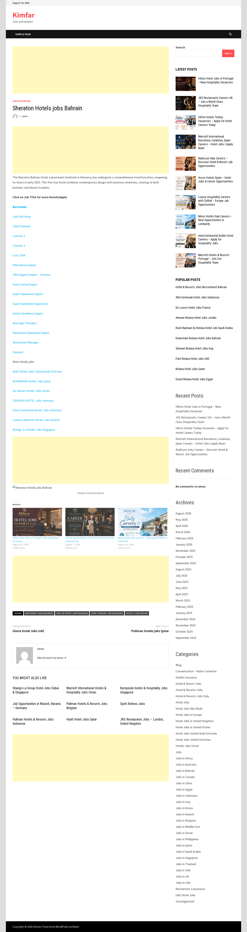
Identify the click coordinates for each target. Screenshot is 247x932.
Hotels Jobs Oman (187, 746)
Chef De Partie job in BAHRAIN (72, 613)
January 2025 (184, 613)
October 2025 (184, 557)
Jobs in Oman (184, 833)
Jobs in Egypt (184, 789)
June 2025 (182, 582)
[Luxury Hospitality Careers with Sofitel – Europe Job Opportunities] (186, 197)
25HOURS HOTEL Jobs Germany (33, 400)
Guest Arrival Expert (25, 284)
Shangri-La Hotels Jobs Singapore (34, 430)
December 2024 (185, 619)
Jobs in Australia (186, 764)
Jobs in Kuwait (185, 814)
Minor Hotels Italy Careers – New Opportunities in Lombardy (215, 220)
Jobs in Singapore (187, 858)
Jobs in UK (182, 876)
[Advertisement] (91, 69)
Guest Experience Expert (28, 294)
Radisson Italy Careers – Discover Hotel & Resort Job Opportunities (215, 162)
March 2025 (183, 600)
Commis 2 (19, 245)
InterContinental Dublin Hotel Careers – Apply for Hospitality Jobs (215, 239)
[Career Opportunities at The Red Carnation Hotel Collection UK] (90, 522)
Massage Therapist (25, 323)
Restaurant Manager (26, 342)
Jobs (179, 752)
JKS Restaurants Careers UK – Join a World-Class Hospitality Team (215, 101)
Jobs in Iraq (183, 802)
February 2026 (184, 538)
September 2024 (186, 638)
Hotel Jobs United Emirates (193, 740)
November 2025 (185, 551)
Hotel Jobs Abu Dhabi (189, 708)
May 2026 (182, 519)
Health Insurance (186, 677)
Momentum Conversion (190, 889)
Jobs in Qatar (184, 845)
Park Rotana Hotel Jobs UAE (192, 358)
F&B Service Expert (24, 265)
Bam (76, 926)
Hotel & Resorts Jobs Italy (192, 696)
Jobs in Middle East (188, 827)
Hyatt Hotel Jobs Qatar (81, 719)
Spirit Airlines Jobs (132, 704)
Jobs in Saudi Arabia (188, 851)
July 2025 (181, 575)
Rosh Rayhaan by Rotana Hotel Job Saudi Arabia (204, 328)
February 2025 (184, 607)
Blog (178, 665)
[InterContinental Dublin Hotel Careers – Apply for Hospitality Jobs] (186, 236)
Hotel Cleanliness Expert (28, 313)
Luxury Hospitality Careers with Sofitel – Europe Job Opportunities (214, 200)
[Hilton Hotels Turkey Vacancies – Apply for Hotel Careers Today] (186, 118)
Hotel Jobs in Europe (189, 715)
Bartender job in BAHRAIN (39, 613)
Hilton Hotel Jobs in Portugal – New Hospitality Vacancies (215, 80)
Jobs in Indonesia (186, 796)
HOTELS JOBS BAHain (137, 613)
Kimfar (24, 15)
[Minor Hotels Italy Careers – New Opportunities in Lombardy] (142, 522)
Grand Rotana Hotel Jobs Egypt (194, 379)
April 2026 (182, 526)
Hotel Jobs (182, 702)
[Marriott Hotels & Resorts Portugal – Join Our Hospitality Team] (186, 255)
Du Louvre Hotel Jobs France (193, 307)
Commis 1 (19, 236)
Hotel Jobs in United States (193, 727)
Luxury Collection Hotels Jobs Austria (36, 420)
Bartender (20, 207)
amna (24, 116)
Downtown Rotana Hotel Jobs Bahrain (198, 338)
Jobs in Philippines (187, 839)
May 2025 (182, 588)
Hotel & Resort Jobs (188, 684)
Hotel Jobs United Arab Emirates (196, 733)
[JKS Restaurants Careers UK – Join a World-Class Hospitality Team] (186, 98)
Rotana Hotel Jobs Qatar (190, 369)
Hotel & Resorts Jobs (189, 690)
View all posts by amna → (51, 657)
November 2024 (185, 625)
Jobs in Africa (184, 758)
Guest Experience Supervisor (30, 304)
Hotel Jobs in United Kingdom (195, 721)
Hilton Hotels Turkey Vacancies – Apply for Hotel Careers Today (215, 121)
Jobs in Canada (185, 777)
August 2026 (183, 513)
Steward (18, 352)
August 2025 (183, 569)
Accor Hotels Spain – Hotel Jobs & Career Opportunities (215, 179)
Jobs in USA (183, 883)
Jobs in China (184, 783)
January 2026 (184, 544)
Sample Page (23, 34)
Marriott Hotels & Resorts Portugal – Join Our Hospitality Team (213, 258)
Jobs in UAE (183, 870)
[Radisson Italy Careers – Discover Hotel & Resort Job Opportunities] (186, 159)
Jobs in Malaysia (186, 820)
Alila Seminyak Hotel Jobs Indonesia (197, 297)
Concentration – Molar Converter (196, 671)
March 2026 (183, 532)
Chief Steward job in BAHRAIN (107, 613)
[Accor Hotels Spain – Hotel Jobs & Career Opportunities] (186, 178)
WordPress (62, 926)
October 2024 (184, 631)
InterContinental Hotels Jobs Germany (37, 410)
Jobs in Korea (184, 808)
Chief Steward (21, 226)
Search (180, 47)
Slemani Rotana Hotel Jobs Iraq (194, 348)
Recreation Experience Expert (31, 333)
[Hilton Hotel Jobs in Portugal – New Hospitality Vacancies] (37, 522)
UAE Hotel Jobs (185, 895)
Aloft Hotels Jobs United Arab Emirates (37, 371)
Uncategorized (21, 101)
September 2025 (186, 563)
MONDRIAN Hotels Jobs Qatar (32, 381)
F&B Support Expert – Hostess (32, 275)
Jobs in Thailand (186, 864)
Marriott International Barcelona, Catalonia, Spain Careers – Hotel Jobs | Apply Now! (215, 142)
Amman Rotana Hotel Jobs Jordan (196, 317)
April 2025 (182, 594)
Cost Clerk (19, 255)
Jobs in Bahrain (185, 771)
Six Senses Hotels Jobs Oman (31, 391)
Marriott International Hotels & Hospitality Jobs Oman (86, 690)
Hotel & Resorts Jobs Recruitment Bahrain (201, 287)
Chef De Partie (22, 217)
